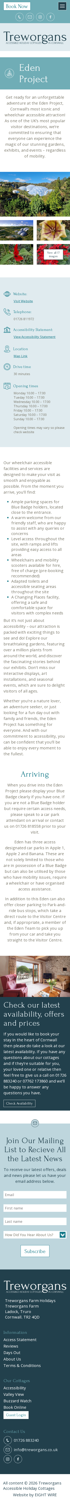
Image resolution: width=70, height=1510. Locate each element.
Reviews (11, 1346)
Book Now (17, 6)
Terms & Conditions (22, 1365)
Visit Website (23, 301)
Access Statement (20, 1339)
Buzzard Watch (18, 1400)
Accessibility (15, 1388)
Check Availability (19, 1103)
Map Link (21, 356)
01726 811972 (24, 319)
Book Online (15, 1407)
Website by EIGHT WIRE (35, 1494)
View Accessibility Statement (35, 337)
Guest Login (16, 1415)
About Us (12, 1359)
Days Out (12, 1352)
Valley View (14, 1394)
